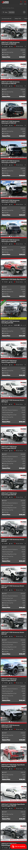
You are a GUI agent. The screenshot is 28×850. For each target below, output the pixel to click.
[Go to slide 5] (18, 39)
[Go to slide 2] (11, 39)
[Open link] (16, 325)
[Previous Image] (2, 30)
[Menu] (25, 2)
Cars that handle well (6, 18)
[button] (21, 2)
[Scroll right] (25, 46)
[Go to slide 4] (16, 39)
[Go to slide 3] (14, 39)
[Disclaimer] (2, 50)
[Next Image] (24, 30)
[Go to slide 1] (9, 39)
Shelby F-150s (18, 18)
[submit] (24, 12)
